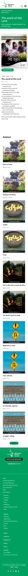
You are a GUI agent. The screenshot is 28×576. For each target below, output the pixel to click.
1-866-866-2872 (11, 463)
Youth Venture (6, 492)
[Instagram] (11, 572)
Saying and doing (9, 195)
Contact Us (6, 516)
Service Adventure (7, 487)
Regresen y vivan (9, 345)
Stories (5, 546)
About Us (6, 514)
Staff (5, 526)
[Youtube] (16, 572)
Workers (6, 528)
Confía (5, 225)
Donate (5, 543)
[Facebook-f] (9, 572)
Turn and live (7, 376)
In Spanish (6, 497)
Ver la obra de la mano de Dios (14, 285)
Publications (7, 504)
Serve (4, 478)
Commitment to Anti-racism (11, 555)
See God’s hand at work (11, 315)
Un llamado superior (10, 406)
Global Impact (7, 519)
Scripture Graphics (17, 24)
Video (5, 509)
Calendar (6, 500)
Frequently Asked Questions (10, 521)
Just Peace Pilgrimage (8, 483)
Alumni (5, 533)
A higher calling (8, 436)
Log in (16, 567)
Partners (6, 523)
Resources (8, 24)
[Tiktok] (19, 572)
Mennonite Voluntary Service (10, 485)
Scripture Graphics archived (10, 507)
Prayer (5, 502)
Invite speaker (7, 552)
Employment (7, 540)
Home (3, 24)
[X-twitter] (14, 572)
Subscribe (6, 550)
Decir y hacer (7, 164)
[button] (14, 443)
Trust (4, 255)
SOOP (4, 490)
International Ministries (8, 480)
